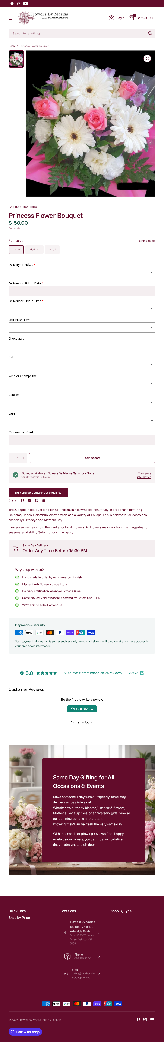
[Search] (150, 33)
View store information (144, 475)
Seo (44, 1020)
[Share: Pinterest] (37, 500)
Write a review (82, 708)
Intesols (56, 1020)
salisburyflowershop (23, 207)
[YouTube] (25, 3)
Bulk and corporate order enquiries (38, 493)
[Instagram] (18, 3)
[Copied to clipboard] (43, 500)
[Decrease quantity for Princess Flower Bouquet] (12, 458)
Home (12, 46)
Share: (13, 500)
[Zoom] (147, 58)
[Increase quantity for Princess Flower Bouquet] (23, 458)
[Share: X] (29, 500)
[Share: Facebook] (22, 500)
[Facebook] (12, 3)
